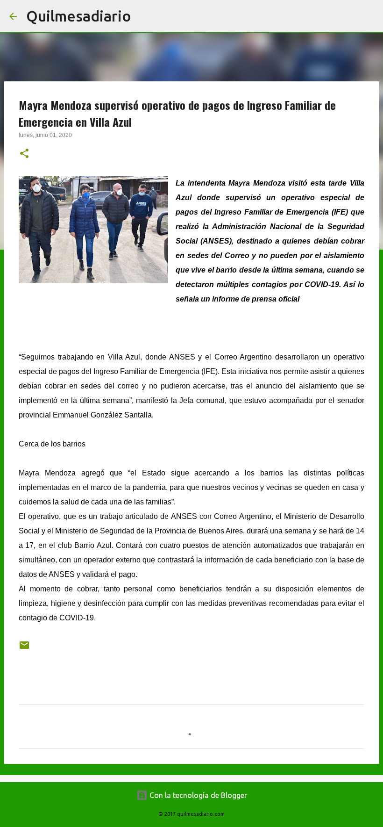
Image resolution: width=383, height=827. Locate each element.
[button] (24, 154)
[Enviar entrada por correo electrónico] (24, 649)
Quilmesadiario (78, 15)
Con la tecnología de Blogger (197, 795)
